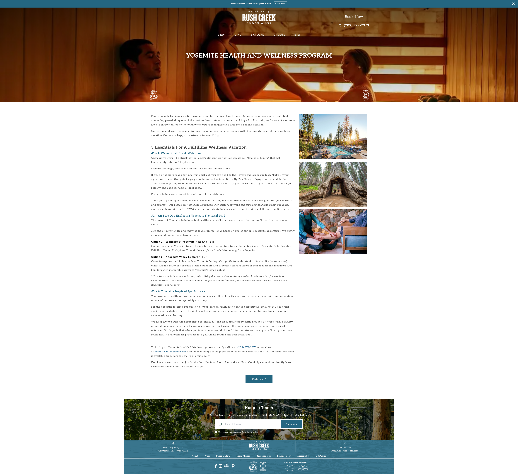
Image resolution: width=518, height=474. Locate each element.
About (195, 455)
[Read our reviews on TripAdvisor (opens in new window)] (226, 465)
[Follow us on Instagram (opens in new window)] (220, 466)
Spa (297, 34)
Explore (257, 34)
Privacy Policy (284, 455)
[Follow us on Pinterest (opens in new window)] (233, 466)
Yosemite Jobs (264, 455)
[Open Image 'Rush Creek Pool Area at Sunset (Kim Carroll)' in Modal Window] (333, 136)
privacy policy (251, 432)
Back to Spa (258, 379)
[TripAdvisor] (153, 95)
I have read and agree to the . (238, 432)
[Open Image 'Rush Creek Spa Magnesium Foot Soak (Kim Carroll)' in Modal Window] (333, 231)
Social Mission (243, 455)
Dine (237, 34)
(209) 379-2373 (356, 25)
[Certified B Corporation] (366, 95)
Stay (221, 34)
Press (207, 455)
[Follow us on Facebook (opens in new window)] (216, 466)
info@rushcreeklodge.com (171, 351)
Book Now (287, 4)
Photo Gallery (223, 455)
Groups (279, 34)
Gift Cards (321, 455)
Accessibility (303, 455)
